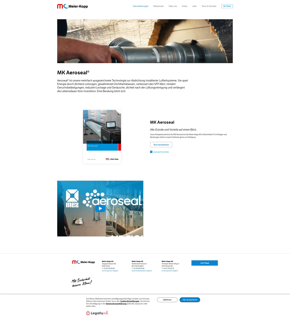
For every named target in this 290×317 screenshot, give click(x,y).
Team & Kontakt (209, 6)
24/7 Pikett (204, 263)
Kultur (184, 6)
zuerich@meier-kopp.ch (110, 271)
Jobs (194, 6)
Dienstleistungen (140, 6)
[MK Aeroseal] (102, 137)
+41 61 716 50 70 (168, 268)
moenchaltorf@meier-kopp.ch (142, 271)
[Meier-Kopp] (76, 6)
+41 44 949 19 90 (138, 268)
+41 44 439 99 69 (109, 268)
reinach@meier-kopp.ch (170, 271)
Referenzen (158, 6)
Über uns (173, 6)
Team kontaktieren (161, 145)
